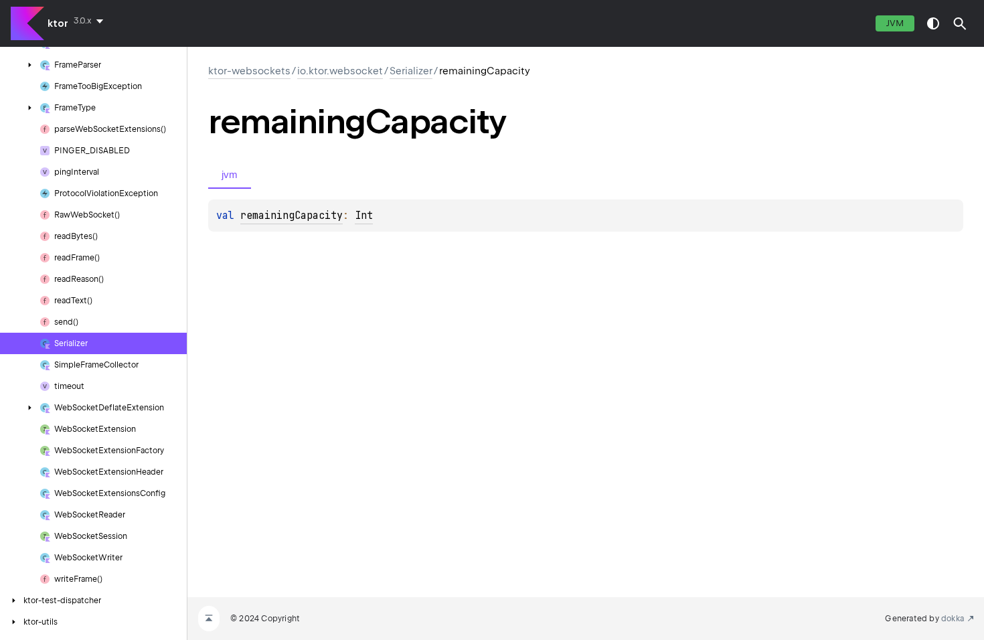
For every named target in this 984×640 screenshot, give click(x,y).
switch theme (933, 23)
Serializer (411, 71)
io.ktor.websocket (340, 71)
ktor (58, 23)
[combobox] (91, 20)
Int (364, 215)
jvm (895, 23)
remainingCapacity (291, 215)
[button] (960, 23)
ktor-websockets (249, 71)
